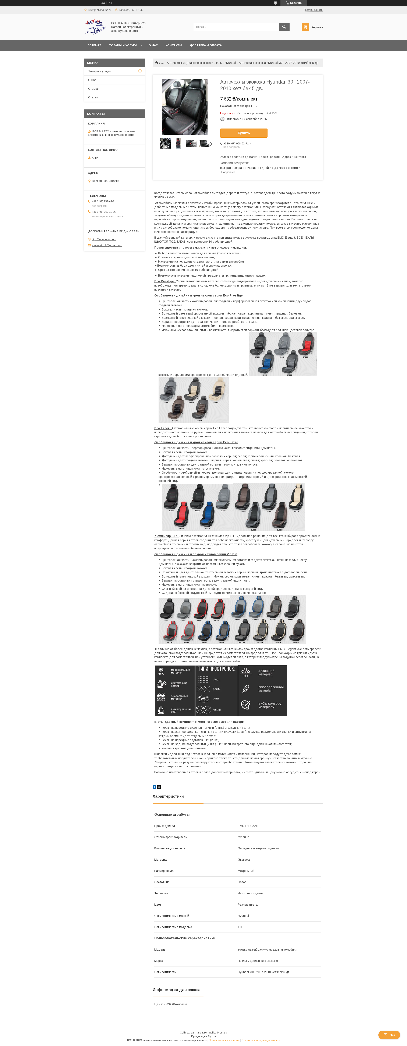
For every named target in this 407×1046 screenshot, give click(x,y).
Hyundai (230, 62)
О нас (153, 45)
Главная (94, 45)
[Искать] (284, 27)
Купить (244, 133)
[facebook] (154, 787)
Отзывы (93, 88)
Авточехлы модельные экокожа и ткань (194, 62)
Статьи (93, 97)
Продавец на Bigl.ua (203, 1036)
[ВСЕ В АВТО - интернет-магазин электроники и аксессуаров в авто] (95, 34)
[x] (159, 787)
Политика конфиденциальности (261, 1040)
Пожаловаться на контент (224, 1040)
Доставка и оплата (206, 45)
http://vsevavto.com (104, 239)
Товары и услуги (123, 45)
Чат (392, 1035)
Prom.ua (222, 1032)
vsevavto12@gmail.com (107, 245)
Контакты (174, 45)
